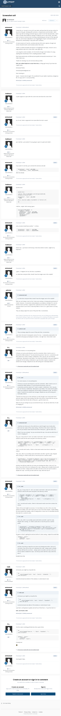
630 (9, 106)
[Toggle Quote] (18, 295)
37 (9, 360)
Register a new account (17, 694)
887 (9, 303)
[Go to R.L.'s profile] (9, 352)
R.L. (8, 347)
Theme (20, 712)
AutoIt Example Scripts (19, 21)
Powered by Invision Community (30, 713)
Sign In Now (43, 694)
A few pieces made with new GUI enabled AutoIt (28, 366)
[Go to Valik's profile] (9, 572)
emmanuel (11, 19)
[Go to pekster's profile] (9, 295)
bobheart (8, 93)
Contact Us (34, 712)
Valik (8, 567)
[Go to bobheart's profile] (9, 98)
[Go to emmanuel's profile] (4, 20)
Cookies (41, 712)
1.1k (9, 40)
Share (44, 20)
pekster (8, 290)
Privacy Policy (27, 712)
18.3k (9, 580)
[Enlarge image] (16, 645)
